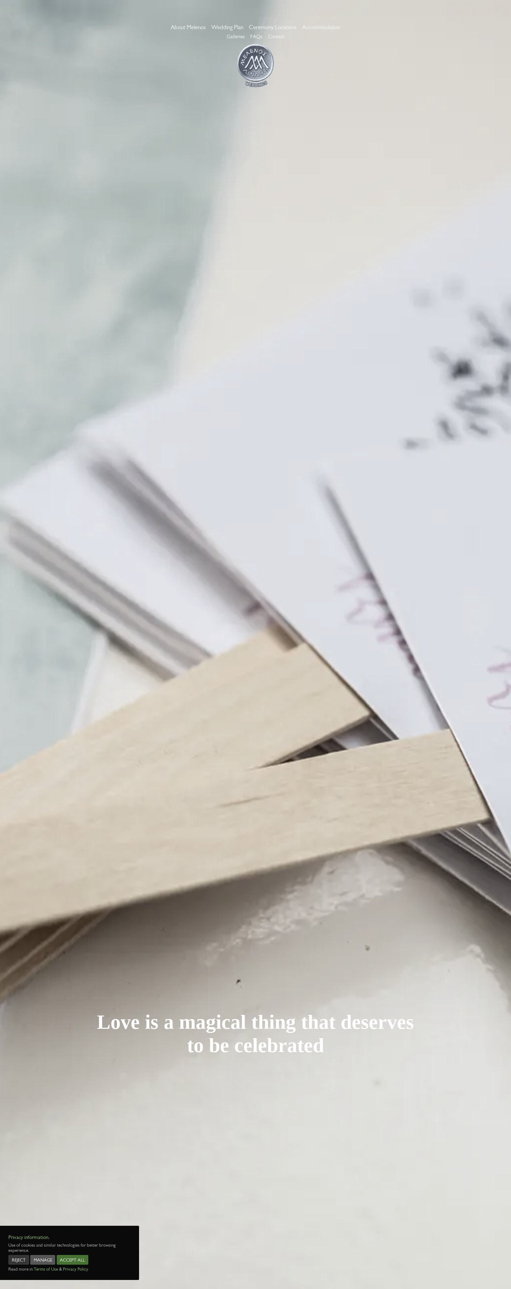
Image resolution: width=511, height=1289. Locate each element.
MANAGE (43, 1260)
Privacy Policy (75, 1269)
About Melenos (188, 27)
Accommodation (321, 27)
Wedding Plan (227, 27)
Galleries (236, 36)
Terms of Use (46, 1269)
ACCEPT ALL (72, 1260)
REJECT (19, 1260)
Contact (276, 36)
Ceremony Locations (273, 27)
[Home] (255, 65)
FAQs (256, 36)
